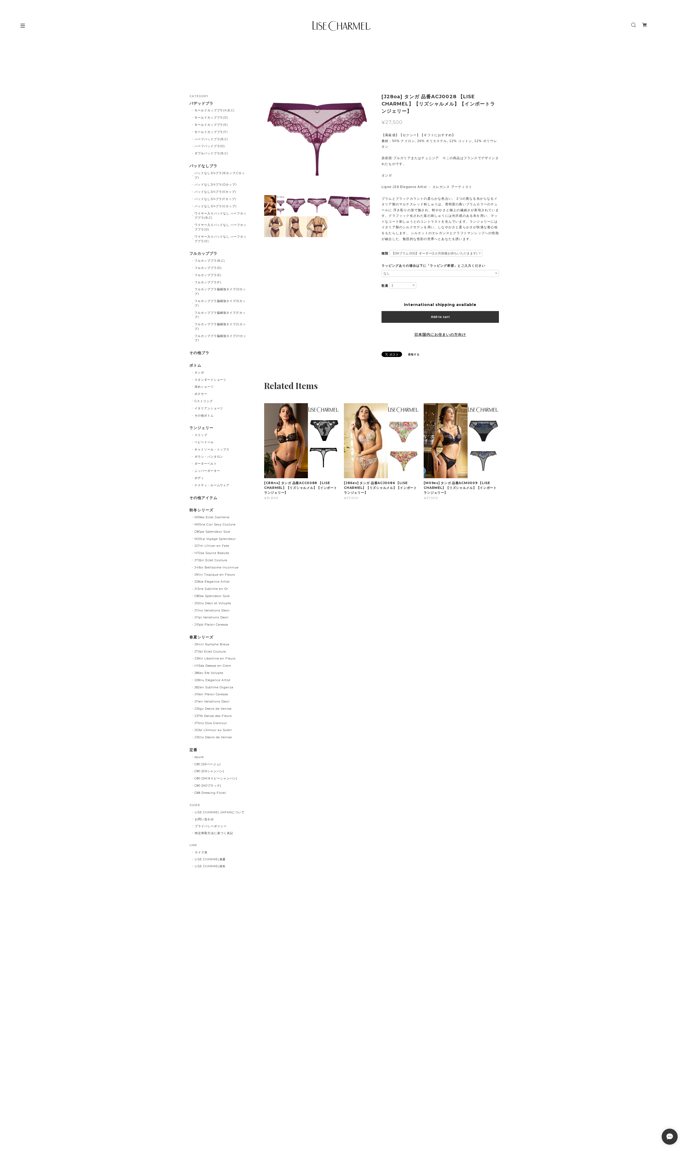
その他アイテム (203, 498)
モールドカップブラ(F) (211, 132)
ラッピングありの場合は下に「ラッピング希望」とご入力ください (433, 266)
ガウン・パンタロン (208, 456)
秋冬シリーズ (201, 510)
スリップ (200, 435)
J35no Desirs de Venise (213, 737)
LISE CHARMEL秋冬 (210, 866)
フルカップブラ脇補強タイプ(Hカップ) (220, 338)
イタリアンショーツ (208, 408)
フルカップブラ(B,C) (209, 260)
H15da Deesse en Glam (212, 666)
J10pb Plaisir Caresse (211, 624)
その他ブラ (199, 353)
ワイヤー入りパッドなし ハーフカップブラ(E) (220, 239)
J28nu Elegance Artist (212, 680)
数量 (385, 286)
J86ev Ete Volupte (208, 673)
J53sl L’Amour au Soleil (213, 730)
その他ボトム (204, 415)
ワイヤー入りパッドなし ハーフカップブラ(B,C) (220, 215)
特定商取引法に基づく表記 (214, 833)
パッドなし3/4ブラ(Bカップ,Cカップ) (219, 175)
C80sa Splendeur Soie (212, 596)
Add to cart (440, 317)
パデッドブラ (201, 103)
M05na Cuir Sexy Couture (215, 524)
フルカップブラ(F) (208, 282)
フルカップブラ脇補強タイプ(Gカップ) (220, 326)
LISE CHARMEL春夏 (210, 859)
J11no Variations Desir (212, 610)
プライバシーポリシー (211, 826)
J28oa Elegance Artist (212, 581)
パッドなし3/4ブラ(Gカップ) (215, 206)
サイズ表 (201, 852)
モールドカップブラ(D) (211, 117)
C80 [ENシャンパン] (209, 771)
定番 (193, 750)
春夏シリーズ (201, 637)
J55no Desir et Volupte (212, 603)
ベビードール (204, 442)
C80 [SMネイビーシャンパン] (215, 778)
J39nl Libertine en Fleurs (215, 658)
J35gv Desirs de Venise (213, 709)
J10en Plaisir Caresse (211, 694)
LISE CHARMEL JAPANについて (220, 812)
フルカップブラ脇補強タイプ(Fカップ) (220, 315)
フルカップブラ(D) (208, 268)
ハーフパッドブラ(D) (209, 146)
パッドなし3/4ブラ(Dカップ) (215, 184)
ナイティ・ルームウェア (212, 485)
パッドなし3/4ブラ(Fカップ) (215, 199)
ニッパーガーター (207, 471)
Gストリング (203, 401)
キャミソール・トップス (212, 449)
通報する (414, 354)
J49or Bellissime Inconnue (216, 567)
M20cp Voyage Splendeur (215, 539)
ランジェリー (201, 428)
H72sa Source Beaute (211, 553)
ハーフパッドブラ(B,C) (211, 139)
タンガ (199, 372)
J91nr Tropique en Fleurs (214, 574)
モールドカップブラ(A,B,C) (214, 110)
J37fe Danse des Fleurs (213, 716)
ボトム (195, 365)
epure (199, 757)
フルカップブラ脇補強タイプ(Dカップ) (220, 291)
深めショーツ (204, 386)
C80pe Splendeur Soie (212, 531)
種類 (385, 253)
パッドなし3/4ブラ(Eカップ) (215, 192)
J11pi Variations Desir (211, 617)
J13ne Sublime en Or (211, 589)
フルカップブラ (203, 253)
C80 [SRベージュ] (207, 764)
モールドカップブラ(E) (211, 125)
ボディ (199, 478)
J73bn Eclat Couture (210, 560)
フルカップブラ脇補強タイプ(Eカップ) (220, 303)
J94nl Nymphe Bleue (211, 644)
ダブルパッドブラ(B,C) (211, 153)
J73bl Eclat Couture (210, 651)
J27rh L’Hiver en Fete (211, 546)
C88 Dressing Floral (210, 793)
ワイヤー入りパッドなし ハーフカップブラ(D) (220, 227)
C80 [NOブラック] (207, 785)
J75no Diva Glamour (210, 723)
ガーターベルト (205, 463)
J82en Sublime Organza (213, 687)
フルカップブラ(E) (208, 275)
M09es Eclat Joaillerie (211, 517)
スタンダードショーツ (210, 380)
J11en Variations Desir (212, 701)
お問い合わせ (204, 819)
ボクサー (200, 394)
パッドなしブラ (203, 166)
